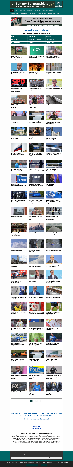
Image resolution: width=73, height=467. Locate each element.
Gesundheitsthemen (24, 13)
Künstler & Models (41, 13)
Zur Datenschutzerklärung (32, 465)
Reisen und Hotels (14, 13)
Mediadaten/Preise (51, 13)
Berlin (16, 10)
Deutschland (29, 10)
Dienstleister (32, 13)
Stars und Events (37, 10)
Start (12, 10)
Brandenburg (22, 10)
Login (58, 13)
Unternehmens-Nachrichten (48, 10)
